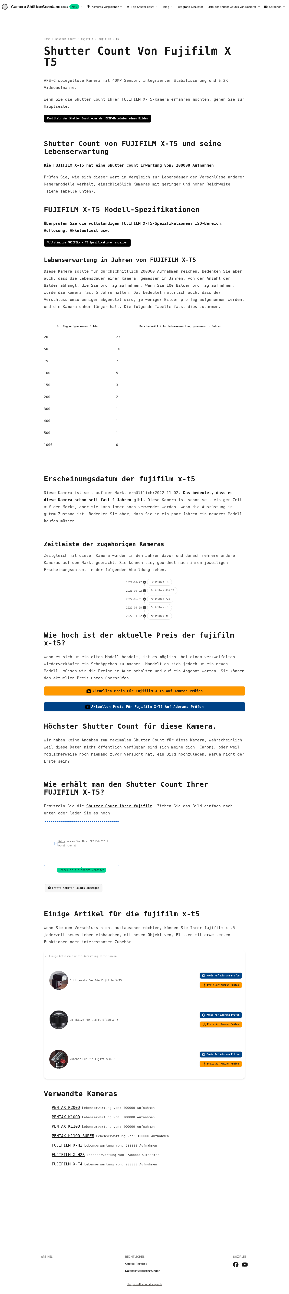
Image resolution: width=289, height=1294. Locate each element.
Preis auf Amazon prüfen (223, 985)
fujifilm (87, 38)
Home (47, 38)
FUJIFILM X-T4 (67, 1164)
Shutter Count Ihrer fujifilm (119, 806)
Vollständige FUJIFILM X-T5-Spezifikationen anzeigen (87, 242)
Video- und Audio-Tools (57, 6)
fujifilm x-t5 (159, 616)
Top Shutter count (142, 6)
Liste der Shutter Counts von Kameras (232, 6)
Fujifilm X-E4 (159, 582)
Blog (166, 6)
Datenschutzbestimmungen (142, 1270)
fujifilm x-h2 (159, 607)
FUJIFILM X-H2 (67, 1145)
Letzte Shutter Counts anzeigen (75, 887)
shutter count (65, 38)
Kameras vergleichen (105, 6)
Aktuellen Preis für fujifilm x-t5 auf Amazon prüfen (147, 691)
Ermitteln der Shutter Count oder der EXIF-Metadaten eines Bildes (97, 118)
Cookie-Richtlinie (136, 1263)
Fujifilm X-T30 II (162, 590)
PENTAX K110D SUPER (73, 1135)
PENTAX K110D (66, 1126)
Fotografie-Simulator (190, 6)
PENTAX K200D (66, 1107)
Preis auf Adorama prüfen (222, 975)
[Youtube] (245, 1264)
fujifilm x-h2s (160, 599)
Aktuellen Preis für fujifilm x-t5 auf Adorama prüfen (147, 707)
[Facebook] (235, 1264)
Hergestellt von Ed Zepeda (144, 1284)
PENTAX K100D (66, 1117)
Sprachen (275, 6)
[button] (81, 843)
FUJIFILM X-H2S (68, 1154)
